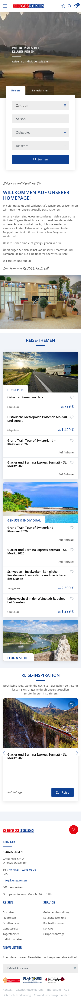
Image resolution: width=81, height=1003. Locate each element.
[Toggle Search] (70, 6)
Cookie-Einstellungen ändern (52, 995)
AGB (66, 989)
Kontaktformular (53, 923)
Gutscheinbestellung (56, 912)
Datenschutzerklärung (29, 989)
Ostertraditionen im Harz (25, 397)
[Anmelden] (74, 968)
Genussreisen (11, 928)
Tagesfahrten (40, 90)
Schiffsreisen (11, 923)
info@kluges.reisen (15, 880)
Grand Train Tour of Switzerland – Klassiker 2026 (31, 442)
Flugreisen (9, 917)
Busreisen (9, 912)
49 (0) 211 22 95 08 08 (22, 869)
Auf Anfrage (66, 452)
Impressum (54, 989)
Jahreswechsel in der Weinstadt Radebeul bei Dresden (36, 600)
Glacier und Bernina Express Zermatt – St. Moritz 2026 (37, 464)
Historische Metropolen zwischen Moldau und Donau (37, 418)
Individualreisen (13, 939)
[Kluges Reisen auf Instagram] (73, 829)
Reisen (15, 90)
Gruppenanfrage (53, 934)
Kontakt (48, 928)
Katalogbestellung (54, 917)
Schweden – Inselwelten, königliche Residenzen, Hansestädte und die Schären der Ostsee (37, 575)
